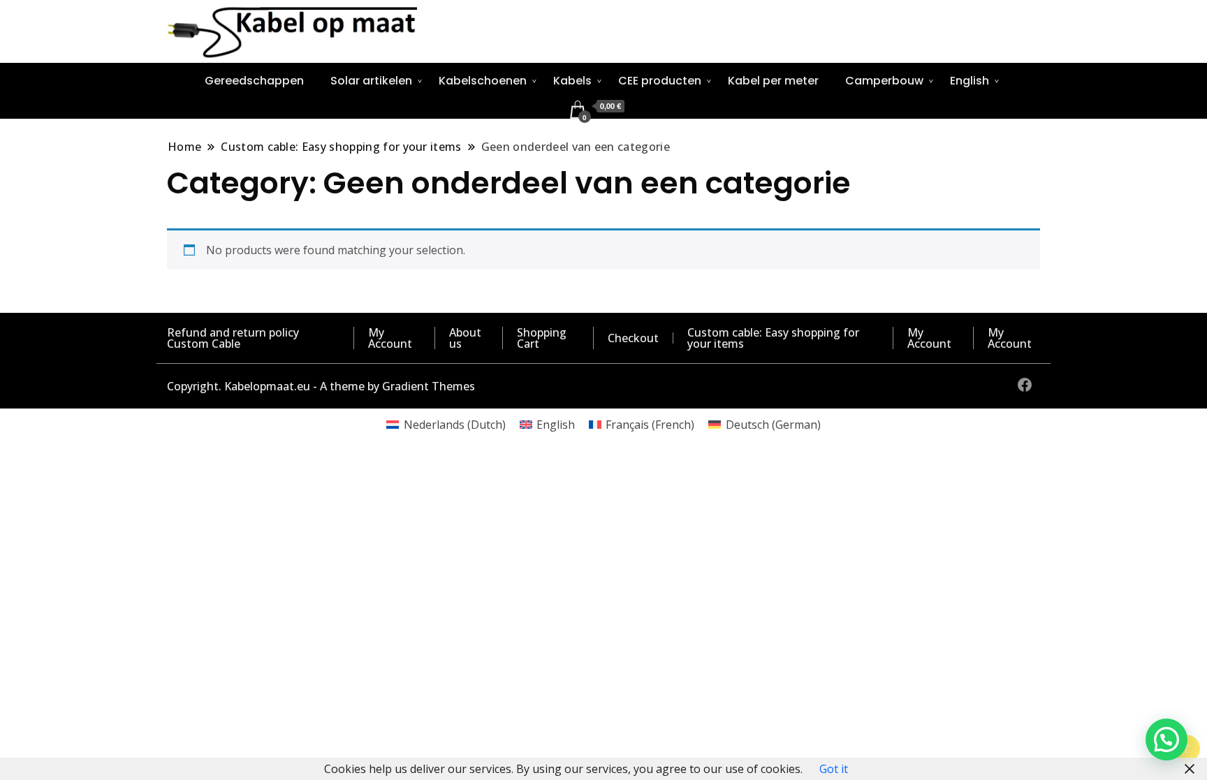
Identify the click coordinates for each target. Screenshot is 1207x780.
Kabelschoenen (483, 81)
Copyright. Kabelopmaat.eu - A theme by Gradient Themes (321, 386)
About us (465, 338)
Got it (833, 769)
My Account (390, 338)
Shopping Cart (541, 338)
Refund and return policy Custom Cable (233, 338)
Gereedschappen (254, 81)
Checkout (633, 338)
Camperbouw (884, 81)
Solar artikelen (371, 81)
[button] (1166, 739)
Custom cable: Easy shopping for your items (773, 338)
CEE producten (659, 81)
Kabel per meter (773, 81)
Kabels (572, 81)
